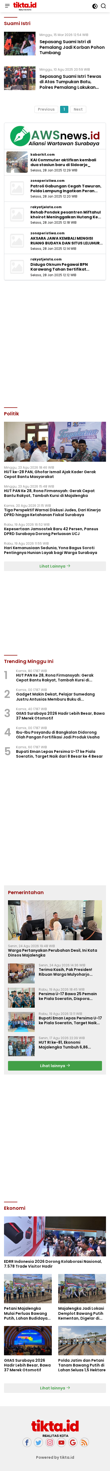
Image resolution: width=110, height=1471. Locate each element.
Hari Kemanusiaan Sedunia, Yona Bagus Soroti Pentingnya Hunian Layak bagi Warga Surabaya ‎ (51, 550)
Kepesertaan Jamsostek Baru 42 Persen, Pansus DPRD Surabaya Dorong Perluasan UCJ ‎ (51, 531)
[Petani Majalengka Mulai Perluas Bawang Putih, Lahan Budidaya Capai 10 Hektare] (28, 1288)
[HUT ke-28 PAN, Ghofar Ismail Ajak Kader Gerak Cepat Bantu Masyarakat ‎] (55, 442)
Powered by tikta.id (55, 1457)
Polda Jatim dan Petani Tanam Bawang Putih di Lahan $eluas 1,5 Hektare (82, 1365)
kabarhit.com (42, 154)
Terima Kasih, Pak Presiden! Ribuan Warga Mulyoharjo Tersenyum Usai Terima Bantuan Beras (70, 972)
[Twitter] (38, 1442)
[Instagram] (49, 1442)
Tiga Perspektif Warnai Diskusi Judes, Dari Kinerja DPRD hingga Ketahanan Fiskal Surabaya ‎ (52, 512)
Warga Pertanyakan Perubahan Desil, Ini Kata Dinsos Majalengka (52, 953)
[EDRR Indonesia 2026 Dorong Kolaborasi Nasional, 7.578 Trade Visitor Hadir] (55, 1236)
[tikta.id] (24, 6)
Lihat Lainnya (53, 566)
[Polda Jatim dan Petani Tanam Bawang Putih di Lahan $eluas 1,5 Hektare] (82, 1340)
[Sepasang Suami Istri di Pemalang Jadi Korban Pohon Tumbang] (20, 45)
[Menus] (7, 6)
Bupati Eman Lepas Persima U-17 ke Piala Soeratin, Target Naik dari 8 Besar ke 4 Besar (59, 754)
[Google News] (72, 1442)
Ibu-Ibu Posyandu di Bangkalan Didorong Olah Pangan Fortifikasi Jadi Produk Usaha (58, 734)
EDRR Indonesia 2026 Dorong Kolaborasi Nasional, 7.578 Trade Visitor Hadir (53, 1264)
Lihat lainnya (53, 1065)
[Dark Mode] (95, 6)
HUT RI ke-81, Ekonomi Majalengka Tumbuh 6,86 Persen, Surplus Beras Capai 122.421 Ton (66, 1045)
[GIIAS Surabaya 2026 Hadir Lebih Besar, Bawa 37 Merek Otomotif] (28, 1340)
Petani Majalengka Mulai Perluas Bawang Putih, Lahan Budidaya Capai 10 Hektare (26, 1313)
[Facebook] (27, 1442)
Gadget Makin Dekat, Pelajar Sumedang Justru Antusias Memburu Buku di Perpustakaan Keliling (55, 696)
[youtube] (61, 1442)
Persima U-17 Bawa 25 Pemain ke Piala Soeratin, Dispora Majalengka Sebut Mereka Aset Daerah (69, 996)
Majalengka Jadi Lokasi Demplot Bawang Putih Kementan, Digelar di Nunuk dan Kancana (81, 1313)
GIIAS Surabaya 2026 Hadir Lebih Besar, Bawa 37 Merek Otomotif (60, 716)
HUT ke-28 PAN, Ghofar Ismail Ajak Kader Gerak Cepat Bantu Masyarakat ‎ (50, 474)
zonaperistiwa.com (47, 181)
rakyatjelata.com (46, 207)
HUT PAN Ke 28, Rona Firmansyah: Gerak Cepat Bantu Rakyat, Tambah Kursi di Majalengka (49, 493)
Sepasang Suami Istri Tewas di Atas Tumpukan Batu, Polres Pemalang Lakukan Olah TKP (70, 84)
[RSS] (84, 1442)
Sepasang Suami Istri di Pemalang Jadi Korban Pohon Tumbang (72, 47)
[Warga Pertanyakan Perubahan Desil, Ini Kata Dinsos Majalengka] (55, 920)
